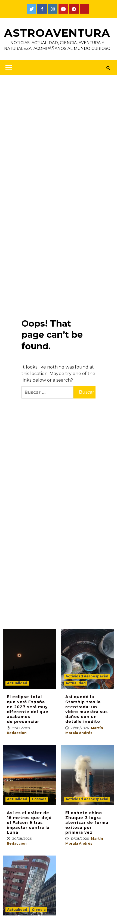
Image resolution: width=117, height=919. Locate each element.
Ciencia (39, 910)
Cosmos (39, 799)
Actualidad (17, 683)
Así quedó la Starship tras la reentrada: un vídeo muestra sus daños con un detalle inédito (86, 709)
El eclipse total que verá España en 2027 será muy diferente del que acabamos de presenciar (27, 709)
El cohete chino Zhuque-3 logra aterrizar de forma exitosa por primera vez (86, 822)
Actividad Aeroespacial (87, 676)
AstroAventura (57, 32)
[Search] (108, 68)
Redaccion (17, 733)
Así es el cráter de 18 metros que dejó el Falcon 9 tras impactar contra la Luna (29, 822)
